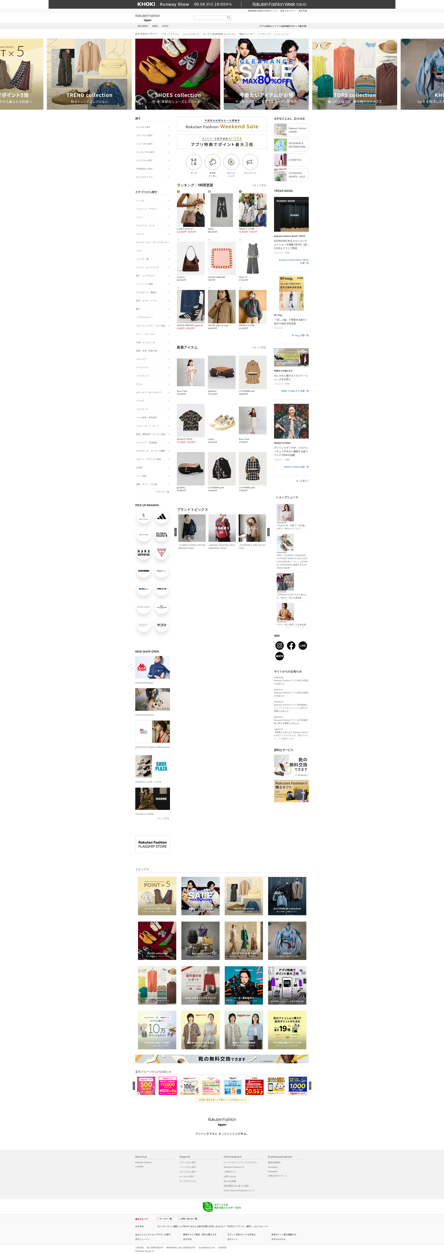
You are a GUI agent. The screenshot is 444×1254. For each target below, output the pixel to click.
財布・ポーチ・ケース (146, 300)
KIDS (165, 26)
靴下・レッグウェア (145, 275)
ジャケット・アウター (146, 209)
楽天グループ (286, 11)
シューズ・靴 (142, 259)
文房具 (139, 467)
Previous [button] (135, 74)
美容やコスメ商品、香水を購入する (199, 1234)
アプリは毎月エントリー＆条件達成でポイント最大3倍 (282, 26)
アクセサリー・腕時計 (146, 292)
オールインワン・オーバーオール (151, 242)
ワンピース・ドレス (145, 225)
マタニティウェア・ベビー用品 (150, 325)
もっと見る (164, 818)
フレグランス (142, 409)
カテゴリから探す (144, 160)
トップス (140, 200)
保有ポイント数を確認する (283, 1234)
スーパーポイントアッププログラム (240, 1162)
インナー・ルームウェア (147, 267)
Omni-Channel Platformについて (239, 1190)
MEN (155, 26)
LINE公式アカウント (277, 1175)
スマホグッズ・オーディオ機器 (150, 451)
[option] (89, 74)
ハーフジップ (264, 34)
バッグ (139, 250)
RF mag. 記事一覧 (300, 335)
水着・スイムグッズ (145, 342)
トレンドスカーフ (191, 34)
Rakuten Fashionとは (234, 1167)
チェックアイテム (170, 34)
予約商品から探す (144, 168)
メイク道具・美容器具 (146, 417)
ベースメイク (142, 367)
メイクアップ (142, 375)
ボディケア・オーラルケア (148, 392)
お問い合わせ (230, 1176)
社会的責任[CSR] (207, 1247)
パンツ (139, 217)
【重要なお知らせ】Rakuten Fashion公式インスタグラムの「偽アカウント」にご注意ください (291, 735)
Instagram (273, 1171)
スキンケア (141, 359)
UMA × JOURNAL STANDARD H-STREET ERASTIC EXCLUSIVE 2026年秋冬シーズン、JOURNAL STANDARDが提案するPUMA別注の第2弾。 (292, 561)
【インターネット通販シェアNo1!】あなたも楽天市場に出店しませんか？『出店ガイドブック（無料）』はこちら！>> (212, 1226)
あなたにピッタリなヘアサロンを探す (153, 1234)
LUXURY (139, 1166)
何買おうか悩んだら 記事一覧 (295, 391)
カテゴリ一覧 (163, 491)
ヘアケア (140, 400)
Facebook (273, 1167)
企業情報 (139, 1247)
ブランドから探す (144, 135)
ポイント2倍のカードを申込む (241, 1234)
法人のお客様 (230, 1181)
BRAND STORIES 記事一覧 (296, 466)
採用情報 (222, 1247)
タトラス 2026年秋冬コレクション (219, 34)
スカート (140, 234)
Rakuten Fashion (162, 18)
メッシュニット (281, 34)
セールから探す (143, 127)
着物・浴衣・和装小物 (146, 350)
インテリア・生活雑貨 (146, 442)
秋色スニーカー (247, 34)
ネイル (139, 384)
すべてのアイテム (144, 177)
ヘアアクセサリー (144, 317)
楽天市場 (303, 11)
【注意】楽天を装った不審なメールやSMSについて (222, 1099)
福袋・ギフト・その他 (146, 484)
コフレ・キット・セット (147, 425)
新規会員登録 (274, 1162)
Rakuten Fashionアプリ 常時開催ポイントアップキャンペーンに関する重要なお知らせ (291, 707)
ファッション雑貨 (144, 284)
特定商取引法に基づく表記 (236, 1185)
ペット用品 (141, 476)
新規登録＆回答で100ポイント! (262, 11)
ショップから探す (144, 143)
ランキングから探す (145, 152)
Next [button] (309, 74)
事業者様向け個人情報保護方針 (181, 1247)
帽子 (138, 309)
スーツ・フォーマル (145, 334)
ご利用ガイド (230, 1171)
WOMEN (143, 26)
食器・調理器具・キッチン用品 (150, 434)
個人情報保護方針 (155, 1247)
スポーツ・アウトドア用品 (148, 459)
